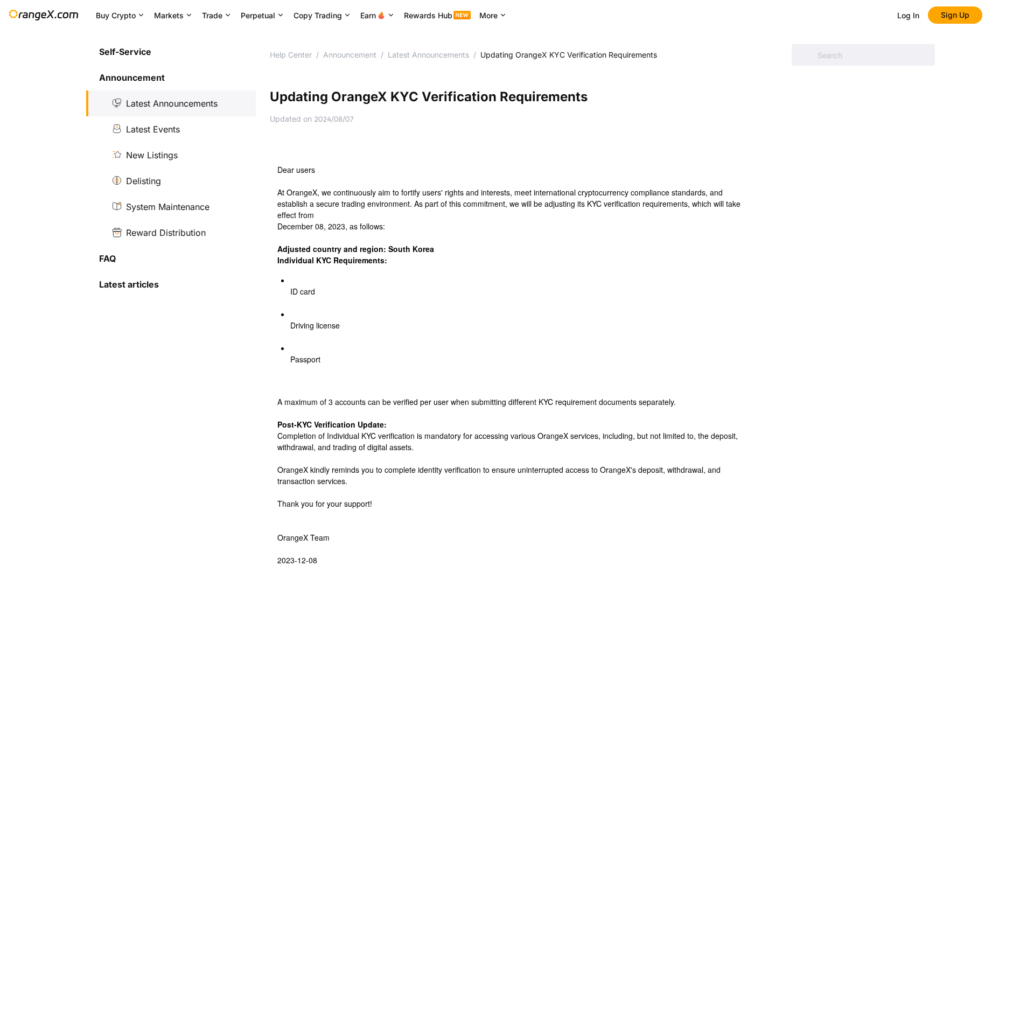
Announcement (349, 54)
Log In (908, 15)
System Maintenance (167, 206)
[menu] (171, 168)
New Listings (152, 155)
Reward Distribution (166, 232)
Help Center (291, 54)
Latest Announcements (172, 103)
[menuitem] (171, 52)
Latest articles (129, 284)
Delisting (143, 181)
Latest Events (153, 129)
